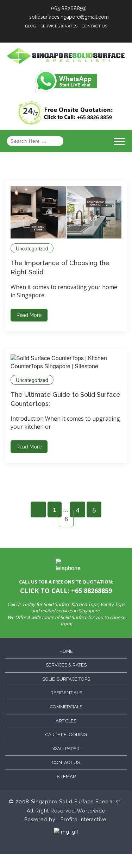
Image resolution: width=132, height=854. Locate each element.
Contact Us (94, 26)
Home (66, 651)
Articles (66, 721)
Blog (30, 26)
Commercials (66, 706)
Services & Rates (58, 26)
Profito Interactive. (84, 819)
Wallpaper (66, 748)
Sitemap (66, 776)
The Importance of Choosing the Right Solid (60, 267)
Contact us (66, 762)
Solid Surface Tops (66, 679)
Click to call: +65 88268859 (66, 590)
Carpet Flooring (66, 734)
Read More (29, 315)
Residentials (66, 692)
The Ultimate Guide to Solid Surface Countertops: (65, 399)
